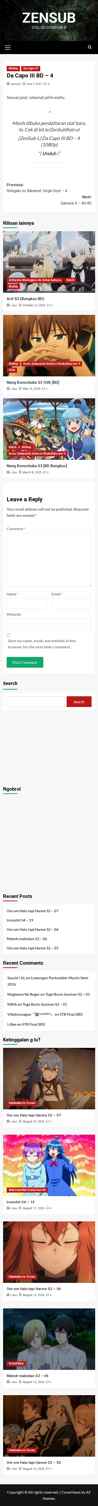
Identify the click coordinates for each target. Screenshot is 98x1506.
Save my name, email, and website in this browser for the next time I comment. (42, 643)
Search (10, 683)
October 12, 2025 (34, 305)
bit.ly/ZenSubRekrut (58, 129)
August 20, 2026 (33, 1121)
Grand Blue (16, 1363)
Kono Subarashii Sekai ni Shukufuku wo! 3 (51, 363)
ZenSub (49, 17)
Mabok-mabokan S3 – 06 (27, 939)
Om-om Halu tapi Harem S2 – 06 (33, 929)
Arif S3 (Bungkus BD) (25, 299)
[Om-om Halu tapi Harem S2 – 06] (49, 1252)
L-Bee (13, 305)
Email (57, 594)
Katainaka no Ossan (22, 1103)
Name (13, 594)
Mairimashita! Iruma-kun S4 (27, 1190)
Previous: (37, 188)
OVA (12, 370)
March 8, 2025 (32, 472)
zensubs (16, 84)
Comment (16, 528)
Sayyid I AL (16, 978)
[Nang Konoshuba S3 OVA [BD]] (49, 345)
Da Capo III (30, 68)
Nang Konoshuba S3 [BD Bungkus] (37, 466)
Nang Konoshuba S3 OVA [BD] (33, 382)
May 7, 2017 (34, 84)
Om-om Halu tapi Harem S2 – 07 (33, 911)
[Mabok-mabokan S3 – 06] (49, 1339)
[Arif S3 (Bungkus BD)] (49, 262)
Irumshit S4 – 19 (20, 920)
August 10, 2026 (33, 1468)
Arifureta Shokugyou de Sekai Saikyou (35, 280)
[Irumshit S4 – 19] (49, 1165)
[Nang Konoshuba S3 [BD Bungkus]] (49, 429)
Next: (76, 200)
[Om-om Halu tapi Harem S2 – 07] (49, 1078)
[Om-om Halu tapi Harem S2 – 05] (49, 1426)
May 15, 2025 (31, 388)
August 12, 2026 (33, 1382)
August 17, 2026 (33, 1208)
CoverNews (71, 1492)
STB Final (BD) (71, 1014)
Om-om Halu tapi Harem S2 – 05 (33, 948)
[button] (8, 47)
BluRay (13, 68)
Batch (70, 280)
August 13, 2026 (33, 1295)
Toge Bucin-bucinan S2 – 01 (67, 994)
